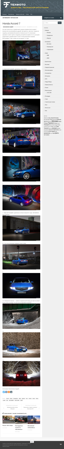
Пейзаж (55, 123)
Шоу (46, 110)
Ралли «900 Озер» (7, 425)
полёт (56, 131)
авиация (54, 128)
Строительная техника (50, 101)
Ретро (59, 124)
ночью (34, 398)
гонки (60, 129)
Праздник (46, 124)
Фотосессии (14, 17)
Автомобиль (15, 398)
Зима (20, 398)
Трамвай (46, 128)
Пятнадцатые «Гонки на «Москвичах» (19, 427)
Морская (49, 38)
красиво (23, 398)
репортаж (47, 133)
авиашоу (58, 128)
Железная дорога (49, 70)
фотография (11, 400)
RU (31, 14)
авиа (51, 128)
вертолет (51, 129)
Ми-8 (45, 121)
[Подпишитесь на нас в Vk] (61, 18)
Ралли (51, 124)
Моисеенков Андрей (8, 26)
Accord (7, 398)
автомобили (46, 129)
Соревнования (50, 49)
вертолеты (56, 129)
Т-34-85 (51, 126)
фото (57, 133)
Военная (49, 32)
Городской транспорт (49, 67)
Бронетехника (48, 61)
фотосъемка (17, 400)
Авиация (47, 30)
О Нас (27, 14)
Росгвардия (47, 96)
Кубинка (59, 119)
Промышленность (49, 84)
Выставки (49, 43)
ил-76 (45, 131)
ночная (30, 398)
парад (53, 131)
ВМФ (48, 58)
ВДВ (48, 55)
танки (53, 133)
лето (27, 398)
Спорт (46, 99)
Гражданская (50, 35)
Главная (4, 14)
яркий (21, 400)
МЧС (46, 78)
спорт (51, 133)
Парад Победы (48, 81)
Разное (46, 87)
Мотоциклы (47, 76)
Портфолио (11, 14)
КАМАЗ (51, 119)
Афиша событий (20, 14)
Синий (4, 400)
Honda (11, 398)
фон (7, 400)
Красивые (54, 119)
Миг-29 (50, 121)
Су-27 (49, 126)
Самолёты (45, 126)
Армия (46, 53)
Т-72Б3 (54, 126)
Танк (57, 126)
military (49, 117)
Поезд (58, 123)
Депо (49, 119)
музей (49, 131)
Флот (46, 104)
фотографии (46, 134)
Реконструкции (48, 90)
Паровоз (51, 123)
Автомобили (6, 17)
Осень (37, 398)
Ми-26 (47, 121)
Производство (50, 46)
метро (47, 131)
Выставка (45, 119)
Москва (55, 121)
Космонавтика (48, 73)
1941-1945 (49, 92)
